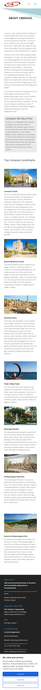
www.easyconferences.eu (19, 640)
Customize (20, 680)
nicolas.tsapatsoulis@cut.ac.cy (14, 614)
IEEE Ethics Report (10, 623)
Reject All (20, 685)
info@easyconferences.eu (17, 651)
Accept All (20, 674)
